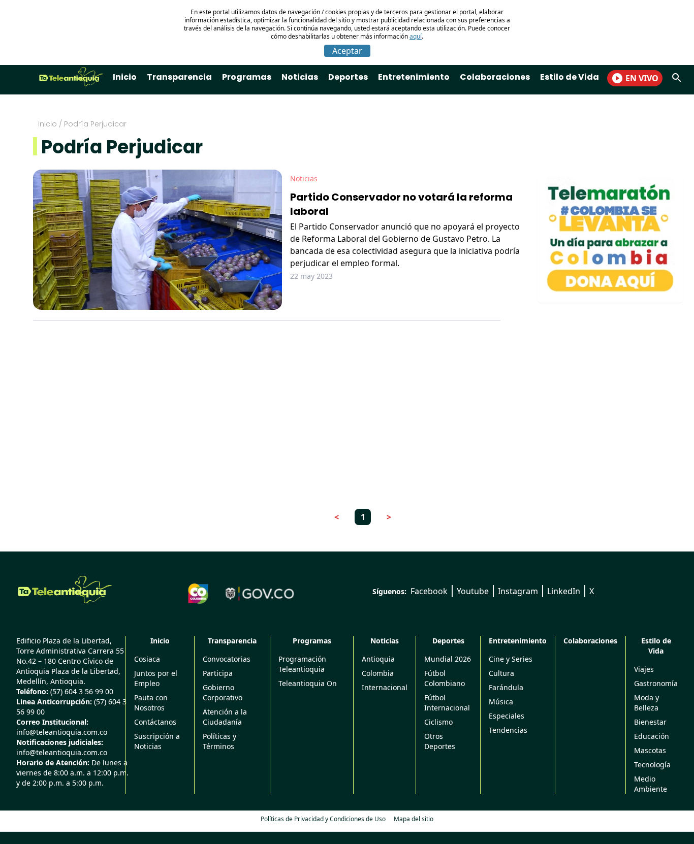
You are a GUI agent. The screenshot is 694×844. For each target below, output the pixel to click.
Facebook (429, 591)
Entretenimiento (414, 77)
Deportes (348, 77)
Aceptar (347, 50)
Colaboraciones (495, 77)
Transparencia (179, 77)
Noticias (299, 77)
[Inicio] (65, 589)
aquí (415, 36)
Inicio (125, 77)
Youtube (473, 591)
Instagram (518, 591)
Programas (246, 77)
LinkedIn (563, 591)
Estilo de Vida (569, 77)
